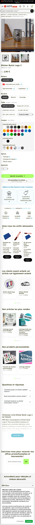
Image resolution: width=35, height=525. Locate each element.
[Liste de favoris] (24, 6)
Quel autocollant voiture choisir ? (15, 396)
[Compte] (27, 6)
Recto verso (7, 161)
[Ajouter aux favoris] (32, 21)
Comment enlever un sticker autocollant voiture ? (13, 402)
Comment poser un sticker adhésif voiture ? (15, 390)
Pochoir (6, 157)
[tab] (14, 302)
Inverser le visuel (9, 159)
